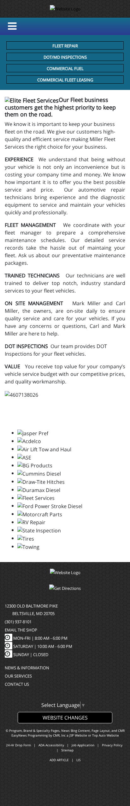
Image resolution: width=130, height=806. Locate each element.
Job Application (83, 745)
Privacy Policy (112, 745)
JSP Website (78, 735)
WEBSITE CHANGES (65, 717)
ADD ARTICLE (59, 760)
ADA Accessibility (51, 745)
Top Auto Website (105, 735)
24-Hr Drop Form (18, 745)
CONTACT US (17, 684)
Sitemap (67, 750)
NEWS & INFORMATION (27, 668)
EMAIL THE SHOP (21, 630)
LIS (78, 760)
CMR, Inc (59, 735)
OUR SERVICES (18, 676)
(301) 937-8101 (18, 622)
